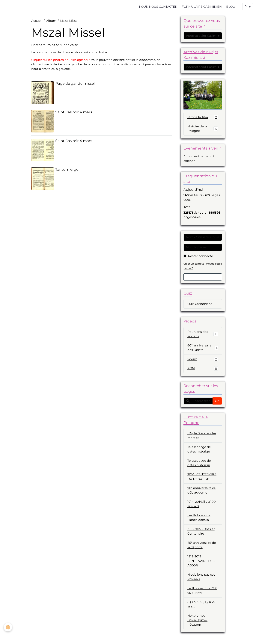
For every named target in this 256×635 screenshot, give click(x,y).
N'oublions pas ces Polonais (201, 577)
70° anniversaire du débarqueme (201, 490)
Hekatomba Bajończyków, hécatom (197, 620)
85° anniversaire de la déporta (201, 545)
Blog (230, 6)
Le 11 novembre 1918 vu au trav (202, 590)
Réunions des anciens (202, 334)
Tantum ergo (67, 169)
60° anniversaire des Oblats (202, 348)
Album (51, 20)
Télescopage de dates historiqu (199, 449)
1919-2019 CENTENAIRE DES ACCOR (201, 561)
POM (202, 368)
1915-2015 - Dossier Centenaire (201, 531)
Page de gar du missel (75, 83)
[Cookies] (8, 627)
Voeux (202, 359)
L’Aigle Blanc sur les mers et (201, 436)
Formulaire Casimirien (202, 6)
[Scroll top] (248, 627)
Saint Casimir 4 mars (73, 112)
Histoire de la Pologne (202, 129)
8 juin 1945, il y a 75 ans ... (201, 604)
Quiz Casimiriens (199, 304)
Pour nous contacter (158, 6)
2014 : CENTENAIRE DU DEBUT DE (201, 477)
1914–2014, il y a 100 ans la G (201, 504)
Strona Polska (202, 117)
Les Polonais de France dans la (198, 518)
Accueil (36, 20)
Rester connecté (200, 256)
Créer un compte (193, 263)
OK (217, 401)
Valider (203, 277)
